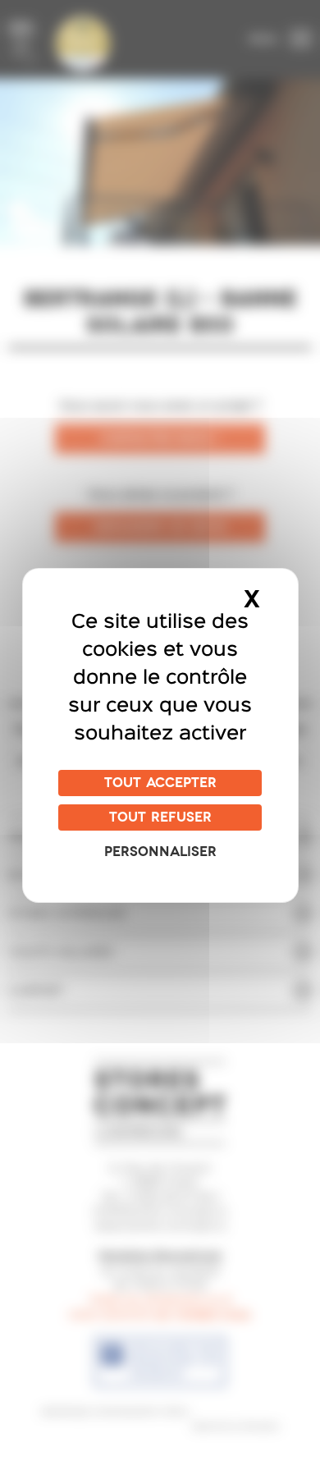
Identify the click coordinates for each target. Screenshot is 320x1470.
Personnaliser (160, 852)
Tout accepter (160, 783)
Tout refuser (160, 817)
